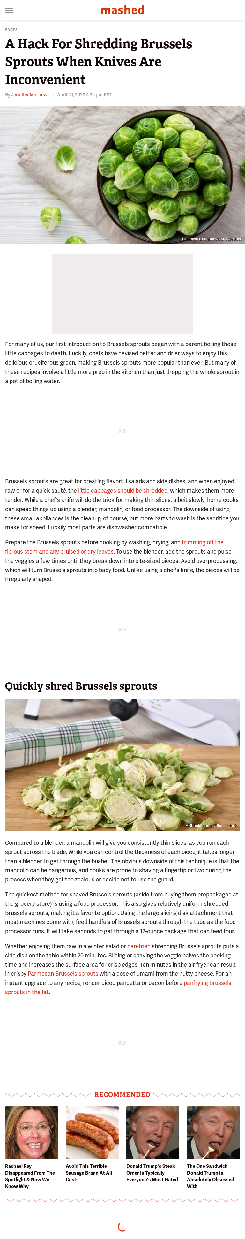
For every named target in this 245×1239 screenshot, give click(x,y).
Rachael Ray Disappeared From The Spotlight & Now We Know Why (30, 1176)
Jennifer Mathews (30, 95)
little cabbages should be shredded (122, 490)
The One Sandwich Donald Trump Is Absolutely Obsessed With (210, 1176)
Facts (11, 30)
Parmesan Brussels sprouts (63, 973)
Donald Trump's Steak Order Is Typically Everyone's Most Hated (152, 1173)
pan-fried (139, 946)
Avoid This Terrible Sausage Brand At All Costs (89, 1173)
